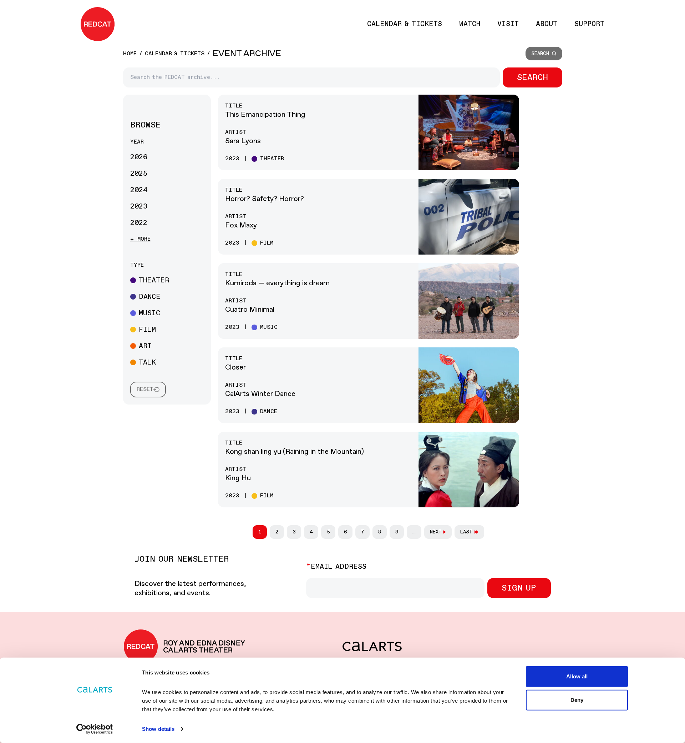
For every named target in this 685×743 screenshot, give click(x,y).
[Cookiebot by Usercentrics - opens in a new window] (95, 729)
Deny (576, 700)
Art (145, 346)
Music (149, 313)
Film (147, 330)
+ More (140, 239)
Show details (158, 729)
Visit (508, 24)
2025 (138, 174)
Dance (150, 297)
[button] (544, 53)
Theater (154, 280)
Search (532, 77)
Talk (147, 362)
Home (130, 53)
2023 (138, 206)
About (546, 24)
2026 (138, 157)
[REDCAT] (98, 24)
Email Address (338, 567)
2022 (138, 223)
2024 (138, 190)
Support (589, 24)
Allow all (577, 676)
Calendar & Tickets (404, 24)
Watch (469, 24)
